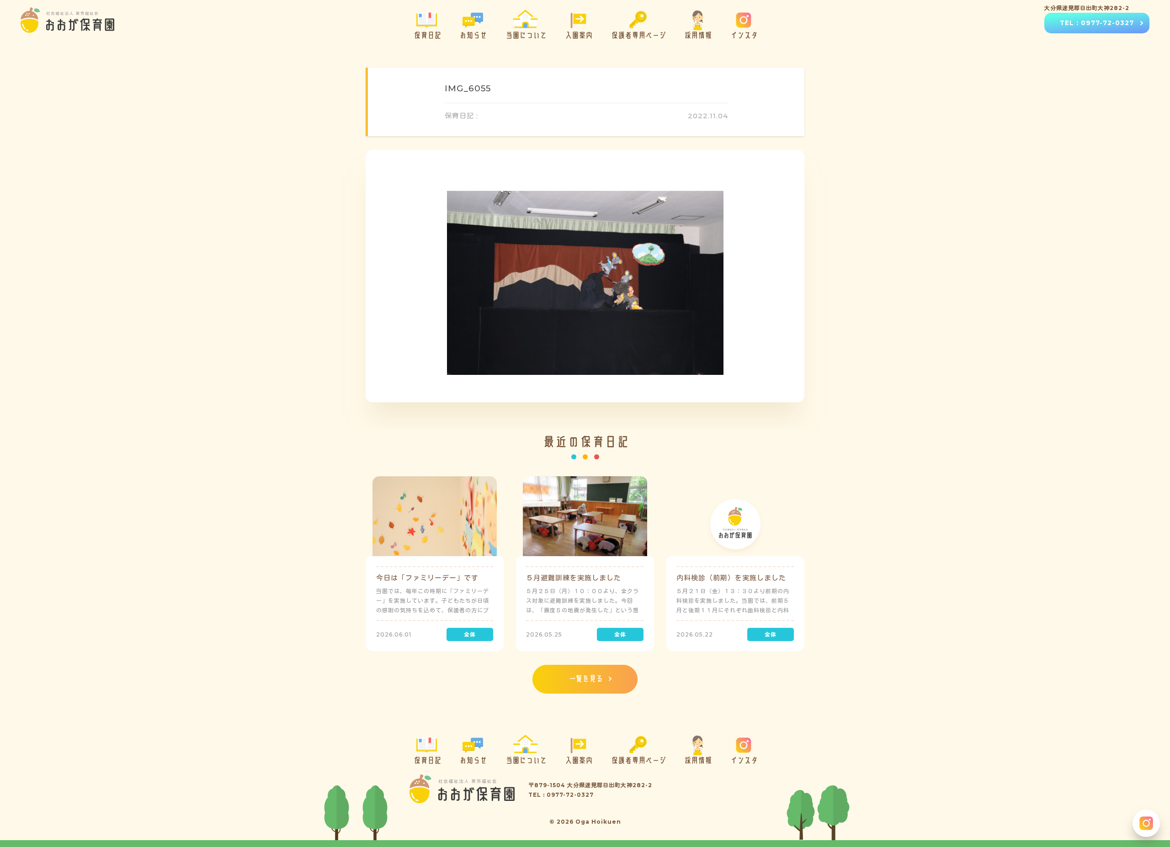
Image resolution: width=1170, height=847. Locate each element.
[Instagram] (1146, 823)
